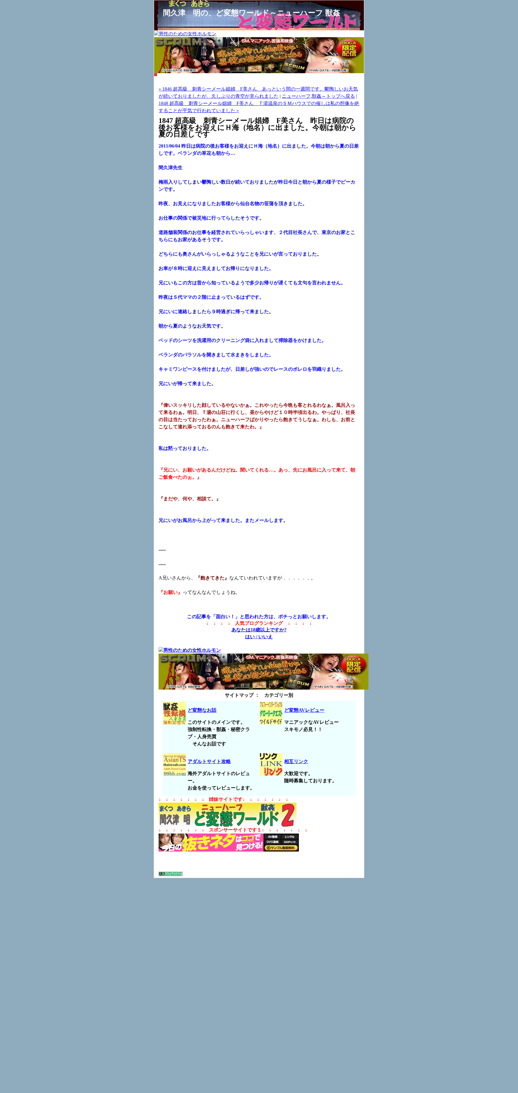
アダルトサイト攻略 (209, 761)
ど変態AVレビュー (304, 710)
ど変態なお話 (202, 710)
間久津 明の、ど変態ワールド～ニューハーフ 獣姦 (251, 12)
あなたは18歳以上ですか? (259, 629)
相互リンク (296, 761)
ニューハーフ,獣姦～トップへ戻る (318, 96)
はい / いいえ (259, 636)
